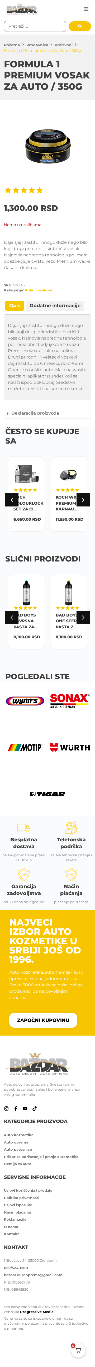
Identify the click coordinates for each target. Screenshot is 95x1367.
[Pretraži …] (35, 26)
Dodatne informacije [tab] (55, 306)
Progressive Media (37, 1312)
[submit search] (80, 26)
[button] (86, 9)
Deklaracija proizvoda (35, 413)
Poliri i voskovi (38, 290)
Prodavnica (37, 45)
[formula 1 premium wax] (47, 147)
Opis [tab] (14, 306)
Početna (12, 45)
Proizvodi (64, 45)
